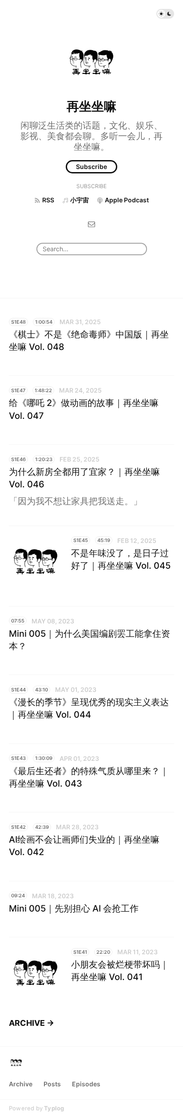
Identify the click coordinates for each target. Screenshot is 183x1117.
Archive (20, 1084)
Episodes (86, 1084)
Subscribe (91, 166)
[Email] (91, 223)
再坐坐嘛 (91, 106)
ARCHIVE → (31, 1023)
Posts (52, 1084)
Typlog (54, 1108)
